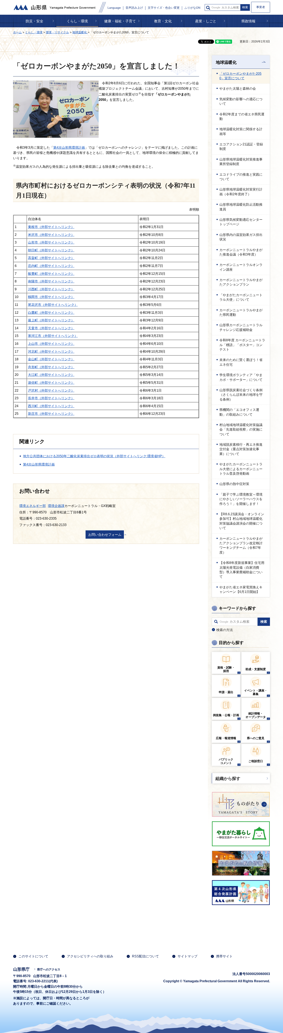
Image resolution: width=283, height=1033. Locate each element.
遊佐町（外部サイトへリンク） (51, 382)
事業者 (260, 7)
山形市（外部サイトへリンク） (51, 242)
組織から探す (227, 778)
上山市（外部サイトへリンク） (51, 343)
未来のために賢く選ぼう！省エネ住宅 (240, 362)
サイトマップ (187, 956)
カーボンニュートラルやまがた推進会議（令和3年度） (240, 252)
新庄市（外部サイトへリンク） (51, 413)
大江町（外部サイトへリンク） (51, 375)
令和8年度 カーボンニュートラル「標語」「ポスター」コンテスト (242, 344)
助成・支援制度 (256, 669)
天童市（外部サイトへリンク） (51, 328)
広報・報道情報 (226, 738)
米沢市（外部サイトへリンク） (51, 235)
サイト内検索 (208, 8)
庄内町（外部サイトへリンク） (51, 266)
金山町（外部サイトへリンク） (51, 359)
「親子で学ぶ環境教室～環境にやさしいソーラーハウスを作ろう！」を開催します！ (240, 499)
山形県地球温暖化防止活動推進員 (240, 207)
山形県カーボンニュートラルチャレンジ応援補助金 (240, 327)
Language (114, 7)
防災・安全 (34, 21)
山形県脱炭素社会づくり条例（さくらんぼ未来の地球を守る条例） (240, 394)
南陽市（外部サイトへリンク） (51, 281)
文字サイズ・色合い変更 (164, 7)
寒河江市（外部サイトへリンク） (53, 336)
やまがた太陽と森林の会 (237, 88)
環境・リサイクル (57, 32)
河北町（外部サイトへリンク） (51, 351)
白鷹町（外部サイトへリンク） (51, 312)
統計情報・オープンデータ (256, 715)
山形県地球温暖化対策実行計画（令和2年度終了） (240, 192)
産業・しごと (205, 21)
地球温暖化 (80, 32)
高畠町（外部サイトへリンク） (51, 258)
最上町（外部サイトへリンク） (51, 320)
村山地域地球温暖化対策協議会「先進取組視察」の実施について (240, 429)
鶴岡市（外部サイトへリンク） (51, 297)
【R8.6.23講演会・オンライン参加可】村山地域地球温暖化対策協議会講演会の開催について (241, 521)
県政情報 (248, 21)
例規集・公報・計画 (226, 715)
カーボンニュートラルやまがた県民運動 (240, 312)
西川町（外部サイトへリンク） (51, 406)
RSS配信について (145, 956)
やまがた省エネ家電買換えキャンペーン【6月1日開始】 (240, 589)
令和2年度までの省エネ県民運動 (241, 116)
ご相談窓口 (255, 761)
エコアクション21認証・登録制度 (241, 146)
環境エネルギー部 (32, 506)
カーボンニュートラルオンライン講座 (240, 267)
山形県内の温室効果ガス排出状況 (240, 237)
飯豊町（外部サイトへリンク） (51, 273)
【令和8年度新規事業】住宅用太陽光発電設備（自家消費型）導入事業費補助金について (241, 569)
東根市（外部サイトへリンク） (51, 227)
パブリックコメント (226, 761)
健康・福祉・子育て (120, 21)
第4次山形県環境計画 (69, 147)
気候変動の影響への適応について (240, 101)
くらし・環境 (77, 21)
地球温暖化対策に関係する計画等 (240, 131)
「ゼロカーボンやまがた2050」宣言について (240, 76)
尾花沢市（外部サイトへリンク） (53, 305)
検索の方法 (224, 630)
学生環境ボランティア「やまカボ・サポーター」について (240, 377)
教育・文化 (163, 21)
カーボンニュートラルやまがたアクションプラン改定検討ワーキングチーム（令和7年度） (240, 545)
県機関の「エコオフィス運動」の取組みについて (239, 412)
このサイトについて (33, 956)
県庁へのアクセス (48, 969)
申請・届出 (226, 692)
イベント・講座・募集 (255, 692)
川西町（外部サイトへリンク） (51, 289)
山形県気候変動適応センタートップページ (240, 222)
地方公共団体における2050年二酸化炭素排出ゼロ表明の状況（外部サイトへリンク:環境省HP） (94, 456)
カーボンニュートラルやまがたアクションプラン (240, 282)
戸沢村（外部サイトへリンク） (51, 390)
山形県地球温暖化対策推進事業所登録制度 (240, 162)
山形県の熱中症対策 (234, 484)
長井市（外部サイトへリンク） (51, 398)
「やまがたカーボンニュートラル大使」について (240, 297)
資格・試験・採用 (226, 669)
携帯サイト (224, 956)
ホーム (17, 32)
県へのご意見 (255, 738)
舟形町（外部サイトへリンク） (51, 367)
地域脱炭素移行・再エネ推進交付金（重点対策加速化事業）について (240, 449)
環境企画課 (56, 506)
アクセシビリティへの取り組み (90, 956)
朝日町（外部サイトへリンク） (51, 250)
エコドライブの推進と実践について (240, 177)
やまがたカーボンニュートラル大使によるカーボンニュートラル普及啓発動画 (240, 468)
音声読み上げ (134, 7)
